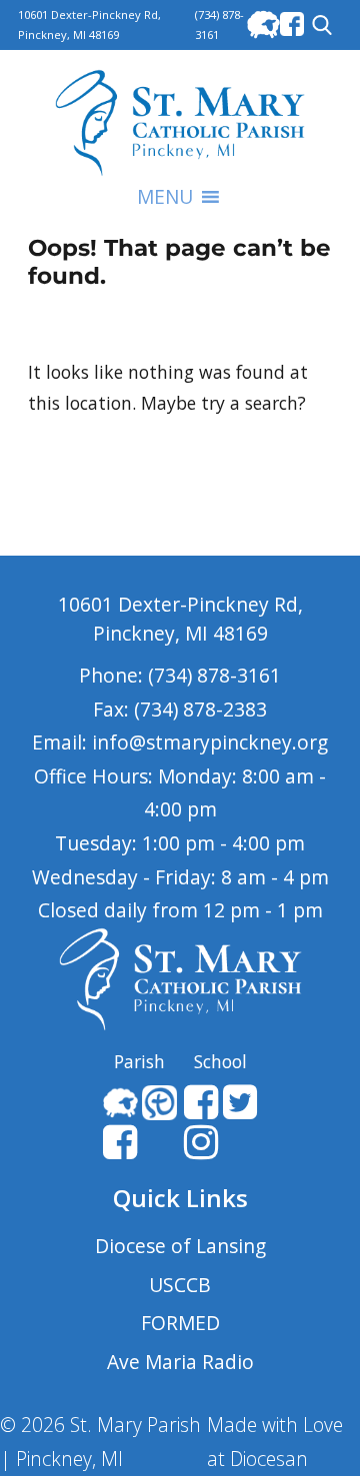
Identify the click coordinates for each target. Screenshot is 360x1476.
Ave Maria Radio (180, 1361)
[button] (165, 197)
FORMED (180, 1322)
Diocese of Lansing (180, 1245)
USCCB (180, 1284)
